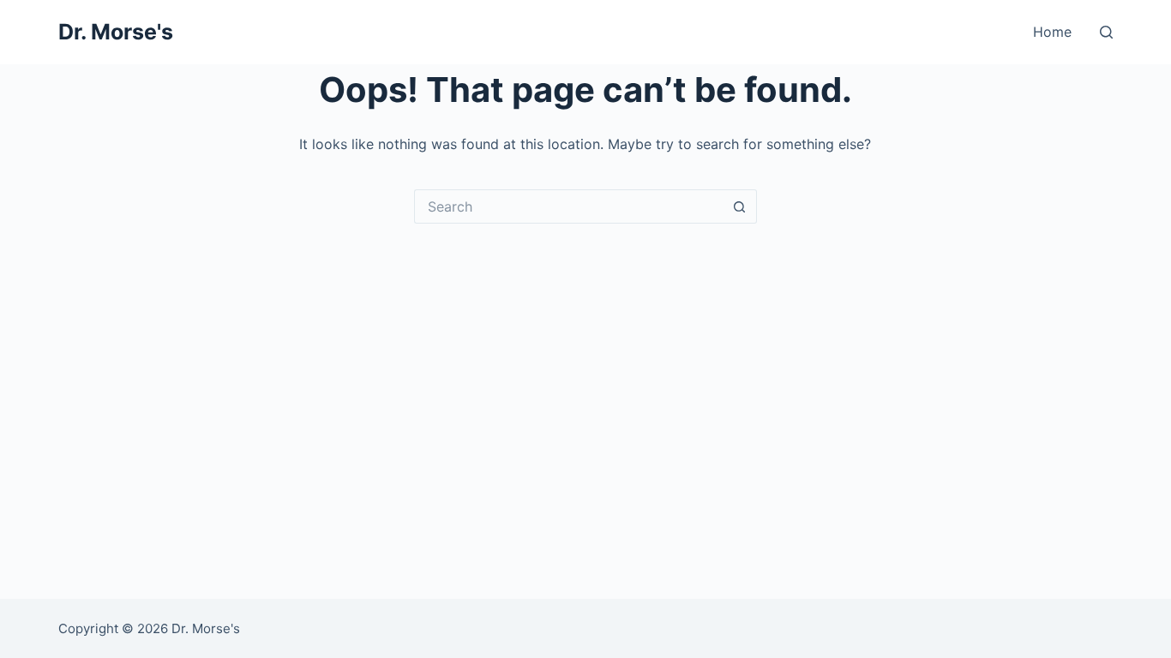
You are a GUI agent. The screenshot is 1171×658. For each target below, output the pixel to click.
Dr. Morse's (115, 32)
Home (1052, 31)
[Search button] (740, 206)
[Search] (1106, 32)
